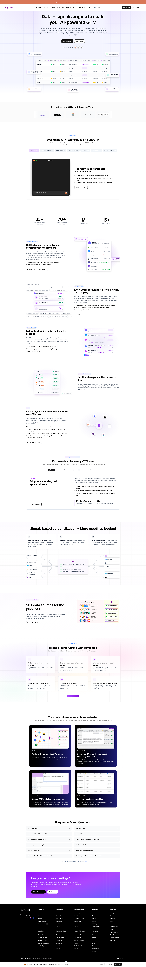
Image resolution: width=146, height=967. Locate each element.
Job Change (77, 913)
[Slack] (120, 958)
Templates (113, 918)
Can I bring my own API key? (36, 845)
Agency (94, 915)
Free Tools (113, 935)
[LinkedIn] (118, 958)
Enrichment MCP (42, 921)
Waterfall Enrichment (43, 913)
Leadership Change (79, 918)
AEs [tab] (60, 470)
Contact (94, 935)
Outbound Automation (43, 943)
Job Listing (59, 940)
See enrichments (31, 622)
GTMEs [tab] (84, 470)
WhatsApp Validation (79, 924)
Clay (97, 7)
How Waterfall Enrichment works (36, 269)
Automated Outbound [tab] (110, 150)
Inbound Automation (43, 940)
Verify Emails (59, 924)
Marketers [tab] (94, 470)
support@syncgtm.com (27, 915)
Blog (111, 921)
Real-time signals (42, 915)
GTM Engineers (96, 924)
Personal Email (59, 918)
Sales (93, 913)
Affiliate (94, 937)
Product (38, 7)
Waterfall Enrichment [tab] (47, 150)
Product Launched (78, 945)
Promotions (77, 915)
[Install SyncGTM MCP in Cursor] (82, 47)
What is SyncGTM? (33, 828)
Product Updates (114, 937)
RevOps (94, 918)
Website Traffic (60, 937)
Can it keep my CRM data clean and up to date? (89, 856)
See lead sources (80, 187)
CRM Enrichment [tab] (60, 150)
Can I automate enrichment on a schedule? (88, 839)
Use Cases (55, 7)
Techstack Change (79, 940)
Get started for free (38, 892)
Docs (111, 929)
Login (90, 7)
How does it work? (81, 828)
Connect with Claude (33, 442)
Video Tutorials (114, 924)
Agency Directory (114, 932)
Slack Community (114, 926)
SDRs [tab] (52, 470)
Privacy (94, 951)
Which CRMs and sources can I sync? (86, 834)
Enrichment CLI (43, 924)
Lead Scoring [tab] (85, 150)
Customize (109, 964)
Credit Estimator (114, 915)
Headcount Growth (79, 935)
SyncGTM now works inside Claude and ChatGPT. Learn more (72, 2)
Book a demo (53, 892)
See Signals (78, 314)
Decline (101, 964)
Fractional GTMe (66, 7)
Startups (94, 921)
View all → (58, 926)
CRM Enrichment (42, 935)
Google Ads (59, 943)
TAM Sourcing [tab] (34, 150)
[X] (125, 958)
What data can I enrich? (34, 850)
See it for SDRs (35, 504)
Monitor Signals (42, 945)
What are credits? (81, 845)
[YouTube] (122, 958)
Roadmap (112, 940)
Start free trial (67, 41)
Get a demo (79, 41)
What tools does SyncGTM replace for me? (40, 856)
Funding (76, 943)
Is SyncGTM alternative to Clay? (85, 850)
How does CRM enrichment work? (37, 834)
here (85, 861)
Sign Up (94, 940)
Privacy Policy (64, 964)
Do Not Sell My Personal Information (44, 958)
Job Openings (77, 937)
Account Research (42, 937)
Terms (93, 945)
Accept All (117, 964)
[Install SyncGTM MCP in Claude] (75, 47)
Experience (59, 921)
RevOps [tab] (68, 470)
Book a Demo (136, 7)
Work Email (59, 913)
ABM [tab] (76, 470)
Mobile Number (60, 915)
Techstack (58, 935)
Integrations (41, 918)
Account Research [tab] (73, 150)
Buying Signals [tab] (96, 150)
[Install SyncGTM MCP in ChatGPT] (78, 47)
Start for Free (126, 7)
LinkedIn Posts (59, 945)
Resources (82, 7)
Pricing (75, 7)
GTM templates (72, 696)
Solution (46, 7)
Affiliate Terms (95, 948)
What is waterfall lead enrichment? (37, 839)
